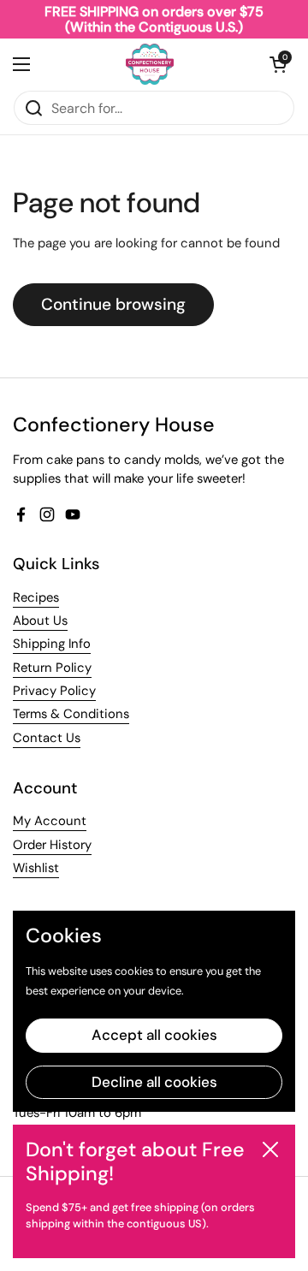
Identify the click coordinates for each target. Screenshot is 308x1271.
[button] (278, 64)
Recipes (36, 597)
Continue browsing (113, 304)
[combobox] (154, 108)
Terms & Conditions (71, 713)
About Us (40, 620)
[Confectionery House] (150, 64)
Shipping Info (52, 643)
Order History (52, 844)
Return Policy (52, 667)
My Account (49, 820)
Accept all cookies (154, 1034)
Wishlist (36, 867)
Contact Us (46, 737)
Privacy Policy (54, 690)
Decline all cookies (154, 1081)
